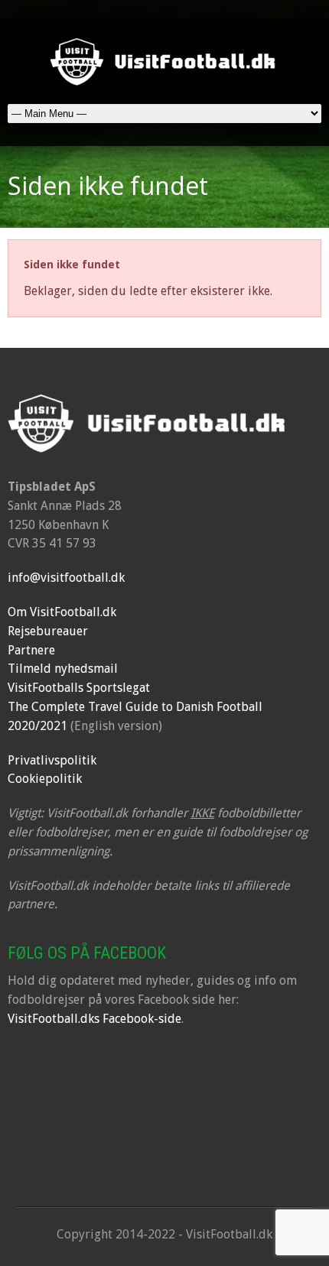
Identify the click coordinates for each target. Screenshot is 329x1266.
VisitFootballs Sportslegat (79, 687)
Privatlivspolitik (52, 760)
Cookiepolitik (45, 778)
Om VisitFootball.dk (62, 612)
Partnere (31, 650)
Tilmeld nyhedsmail (63, 668)
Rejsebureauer (48, 631)
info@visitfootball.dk (66, 577)
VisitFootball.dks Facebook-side (94, 1018)
